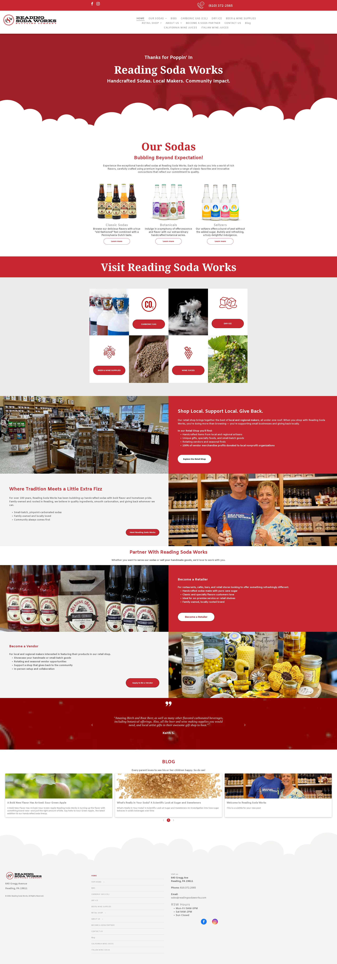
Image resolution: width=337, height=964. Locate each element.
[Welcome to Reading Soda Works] (278, 785)
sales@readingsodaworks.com (188, 897)
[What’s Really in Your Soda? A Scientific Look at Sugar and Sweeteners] (168, 785)
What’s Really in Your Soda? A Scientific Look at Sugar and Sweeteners (159, 802)
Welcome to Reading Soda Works (246, 802)
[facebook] (92, 4)
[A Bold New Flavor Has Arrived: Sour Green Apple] (58, 785)
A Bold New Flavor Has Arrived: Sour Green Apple (36, 802)
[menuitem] (141, 18)
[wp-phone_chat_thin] (201, 10)
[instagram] (98, 4)
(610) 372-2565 (221, 6)
